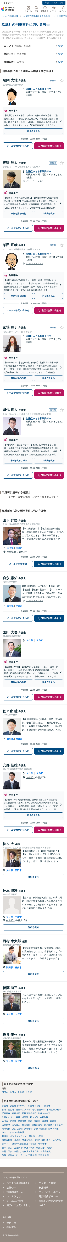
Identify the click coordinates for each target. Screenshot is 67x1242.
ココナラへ (9, 3)
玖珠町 (29, 89)
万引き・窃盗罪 (9, 1121)
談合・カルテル (54, 1140)
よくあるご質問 (15, 1200)
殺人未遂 (34, 1117)
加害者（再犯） (35, 1106)
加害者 (5, 1106)
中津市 (18, 917)
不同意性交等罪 (29, 1113)
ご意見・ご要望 (47, 1183)
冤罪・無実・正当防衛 (12, 1148)
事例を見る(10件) (18, 460)
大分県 (10, 548)
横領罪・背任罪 (41, 1121)
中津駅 (10, 920)
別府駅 (10, 551)
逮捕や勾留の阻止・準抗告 (24, 1144)
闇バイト (6, 1144)
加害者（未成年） (18, 1106)
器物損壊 (6, 1125)
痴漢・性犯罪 (8, 1109)
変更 (60, 45)
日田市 (18, 870)
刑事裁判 (32, 1155)
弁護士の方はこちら (54, 2)
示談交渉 (40, 1148)
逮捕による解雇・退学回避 (26, 1151)
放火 (4, 1132)
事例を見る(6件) (18, 296)
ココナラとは (14, 1196)
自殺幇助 (44, 1117)
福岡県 (9, 967)
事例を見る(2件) (18, 682)
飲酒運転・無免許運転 (32, 1125)
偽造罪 (53, 1121)
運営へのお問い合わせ (19, 1205)
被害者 (47, 1106)
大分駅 (30, 777)
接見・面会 (7, 1151)
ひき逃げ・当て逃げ (53, 1125)
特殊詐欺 (22, 1121)
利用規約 (43, 1187)
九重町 (21, 1092)
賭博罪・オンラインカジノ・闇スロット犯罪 (22, 1136)
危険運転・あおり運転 (12, 1128)
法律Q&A (11, 1187)
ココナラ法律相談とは (19, 1183)
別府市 (19, 548)
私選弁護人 (45, 1151)
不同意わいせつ (54, 1109)
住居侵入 (16, 1125)
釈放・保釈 (29, 1148)
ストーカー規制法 (16, 1132)
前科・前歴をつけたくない (14, 1155)
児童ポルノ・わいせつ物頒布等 (30, 1109)
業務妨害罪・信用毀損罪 (33, 1140)
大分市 (40, 640)
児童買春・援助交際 (11, 1113)
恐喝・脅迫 (53, 1128)
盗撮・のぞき (44, 1113)
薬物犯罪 (28, 1128)
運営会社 (11, 1222)
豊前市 (18, 967)
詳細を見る (33, 877)
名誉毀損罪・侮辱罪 (11, 1140)
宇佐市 (19, 606)
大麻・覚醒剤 (40, 1128)
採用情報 (11, 1227)
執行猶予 (42, 1144)
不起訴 (49, 1148)
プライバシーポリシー (51, 1192)
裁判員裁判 (43, 1155)
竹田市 (13, 1092)
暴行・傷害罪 (22, 1117)
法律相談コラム (15, 1192)
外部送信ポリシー (48, 1196)
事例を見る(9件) (18, 213)
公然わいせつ (8, 1117)
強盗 (30, 1121)
